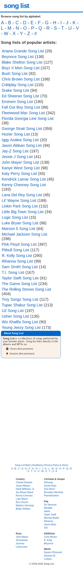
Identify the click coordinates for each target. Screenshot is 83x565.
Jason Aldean (23, 485)
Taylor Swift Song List (20, 278)
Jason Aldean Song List (22, 145)
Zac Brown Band (24, 492)
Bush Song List (15, 73)
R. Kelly (48, 540)
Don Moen (49, 489)
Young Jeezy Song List (21, 327)
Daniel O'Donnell (53, 552)
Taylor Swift (50, 514)
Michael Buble (51, 518)
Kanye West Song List (21, 168)
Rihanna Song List (17, 261)
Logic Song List (15, 217)
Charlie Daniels (24, 482)
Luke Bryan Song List (20, 223)
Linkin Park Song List (20, 206)
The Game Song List (19, 284)
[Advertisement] (41, 407)
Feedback (37, 465)
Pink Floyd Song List (19, 244)
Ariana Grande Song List (23, 51)
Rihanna (48, 521)
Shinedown (22, 540)
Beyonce (48, 543)
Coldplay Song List (18, 85)
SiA (46, 527)
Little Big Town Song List (23, 212)
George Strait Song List (22, 128)
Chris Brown (50, 537)
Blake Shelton (23, 508)
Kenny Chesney (24, 495)
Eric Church (22, 502)
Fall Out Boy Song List (21, 107)
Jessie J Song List (17, 157)
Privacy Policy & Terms (56, 465)
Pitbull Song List (15, 250)
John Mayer (22, 537)
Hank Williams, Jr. (25, 489)
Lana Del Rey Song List (22, 195)
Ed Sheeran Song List (20, 96)
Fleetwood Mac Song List (23, 113)
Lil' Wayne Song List (19, 200)
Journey (20, 543)
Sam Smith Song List (20, 267)
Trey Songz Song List (20, 299)
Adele (47, 511)
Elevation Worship (53, 492)
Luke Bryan (22, 499)
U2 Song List (13, 310)
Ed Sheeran (50, 504)
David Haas (50, 485)
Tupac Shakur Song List (22, 305)
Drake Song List (15, 90)
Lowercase (21, 546)
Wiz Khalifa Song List (20, 322)
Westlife (48, 508)
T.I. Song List (13, 272)
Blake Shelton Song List (22, 62)
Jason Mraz (50, 524)
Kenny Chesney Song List (24, 185)
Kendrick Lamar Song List (24, 179)
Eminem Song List (17, 101)
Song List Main (22, 465)
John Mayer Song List (20, 162)
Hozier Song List (16, 134)
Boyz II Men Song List (21, 68)
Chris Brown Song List (21, 79)
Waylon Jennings (25, 505)
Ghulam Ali (49, 555)
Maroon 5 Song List (18, 228)
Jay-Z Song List (15, 151)
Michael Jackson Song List (24, 234)
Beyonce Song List (18, 56)
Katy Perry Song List (19, 173)
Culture (48, 559)
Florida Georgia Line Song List (28, 118)
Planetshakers (51, 495)
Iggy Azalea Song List (20, 140)
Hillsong (48, 482)
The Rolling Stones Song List (26, 289)
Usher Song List (15, 316)
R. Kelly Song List (17, 255)
